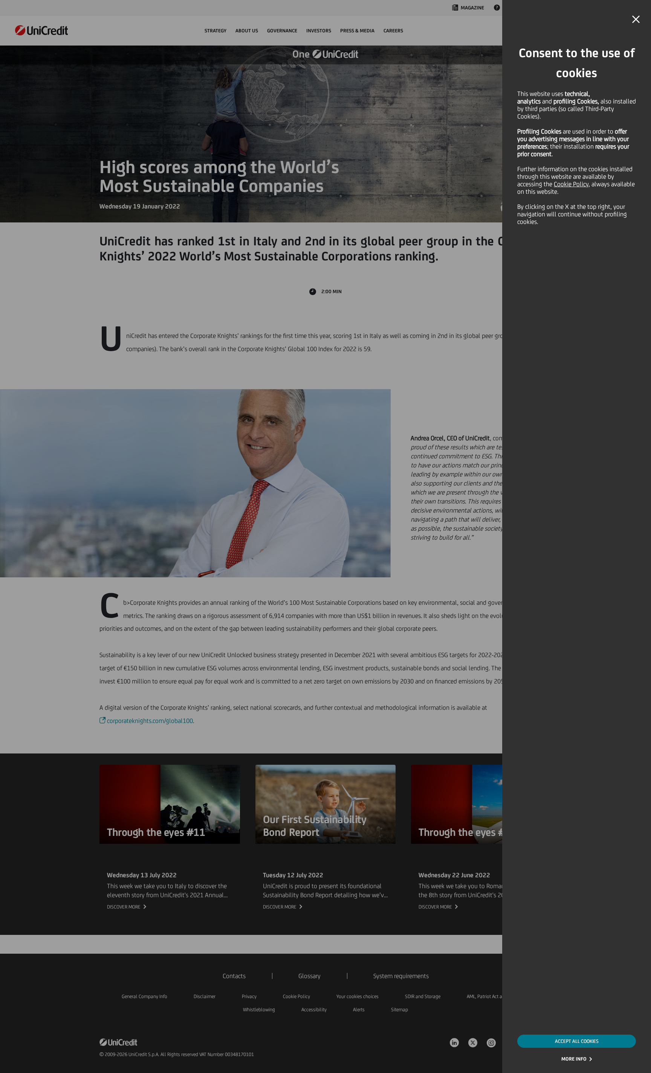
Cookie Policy (571, 184)
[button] (636, 19)
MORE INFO (574, 1059)
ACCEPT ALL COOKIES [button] (577, 1041)
